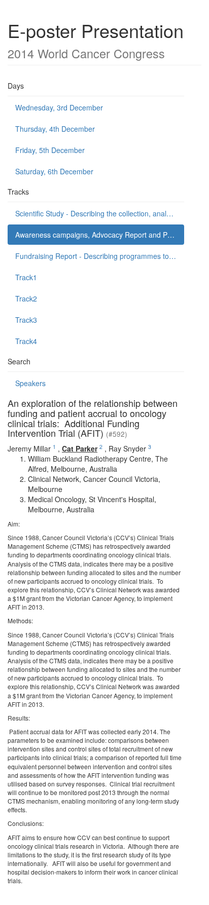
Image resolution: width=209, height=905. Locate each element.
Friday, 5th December (50, 150)
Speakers (30, 383)
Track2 (26, 298)
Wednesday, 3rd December (59, 107)
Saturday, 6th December (54, 171)
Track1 (26, 277)
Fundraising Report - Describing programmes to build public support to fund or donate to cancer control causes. (99, 256)
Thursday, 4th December (55, 129)
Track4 (26, 341)
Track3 (26, 320)
